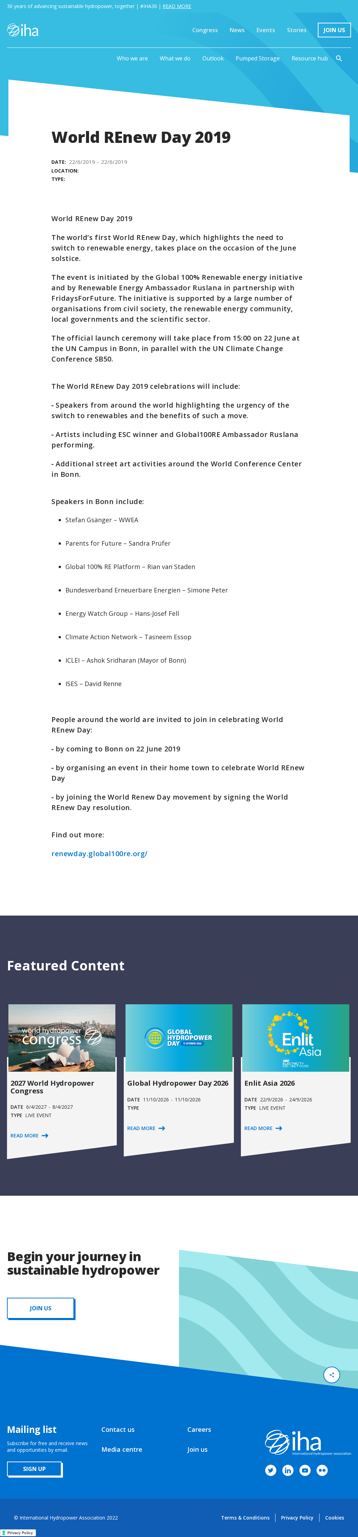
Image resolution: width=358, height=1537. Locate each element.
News (237, 30)
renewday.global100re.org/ (99, 853)
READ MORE (177, 6)
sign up (34, 1469)
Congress (205, 30)
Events (266, 30)
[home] (22, 30)
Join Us (334, 30)
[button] (132, 58)
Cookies (334, 1517)
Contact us (118, 1429)
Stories (297, 30)
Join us (197, 1449)
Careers (199, 1429)
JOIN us (40, 1308)
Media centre (121, 1449)
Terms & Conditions (245, 1517)
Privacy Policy (297, 1517)
